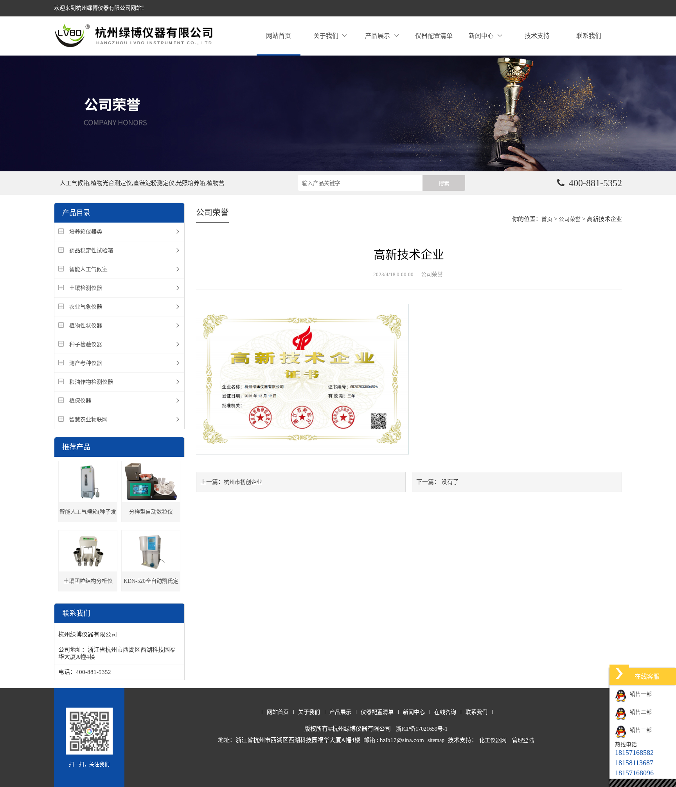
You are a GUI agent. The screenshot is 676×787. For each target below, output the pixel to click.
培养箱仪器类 (85, 232)
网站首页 (278, 35)
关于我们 (325, 35)
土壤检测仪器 (85, 288)
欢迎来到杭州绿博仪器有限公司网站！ (100, 8)
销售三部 (639, 730)
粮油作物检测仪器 (91, 382)
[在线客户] (619, 673)
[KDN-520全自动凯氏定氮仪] (151, 550)
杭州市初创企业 (243, 482)
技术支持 (537, 35)
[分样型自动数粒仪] (151, 481)
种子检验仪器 (85, 344)
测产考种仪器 (85, 363)
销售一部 (639, 694)
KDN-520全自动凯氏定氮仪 (151, 584)
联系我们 (588, 35)
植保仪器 (80, 401)
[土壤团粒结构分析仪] (88, 550)
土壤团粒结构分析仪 (88, 581)
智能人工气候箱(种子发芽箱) (87, 515)
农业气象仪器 (85, 307)
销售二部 (639, 712)
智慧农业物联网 (88, 419)
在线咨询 (445, 712)
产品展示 (377, 35)
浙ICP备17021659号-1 (422, 729)
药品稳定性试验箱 (91, 250)
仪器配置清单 (434, 35)
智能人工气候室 (88, 269)
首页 (546, 219)
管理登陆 (523, 740)
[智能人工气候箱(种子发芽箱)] (88, 481)
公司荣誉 (570, 219)
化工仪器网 (493, 740)
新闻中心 (481, 35)
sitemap (436, 740)
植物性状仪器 (85, 326)
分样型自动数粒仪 (151, 512)
